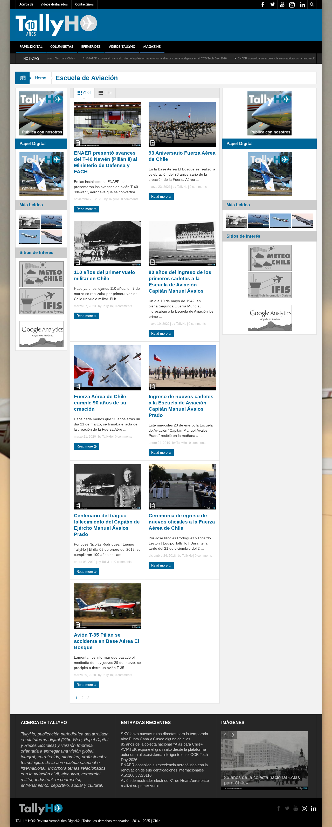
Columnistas (61, 46)
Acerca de (26, 4)
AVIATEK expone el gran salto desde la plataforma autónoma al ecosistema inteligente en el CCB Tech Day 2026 (124, 58)
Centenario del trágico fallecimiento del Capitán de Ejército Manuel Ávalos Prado (107, 525)
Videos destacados (54, 4)
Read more (85, 209)
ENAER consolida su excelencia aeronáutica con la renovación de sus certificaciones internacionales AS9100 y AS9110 (164, 770)
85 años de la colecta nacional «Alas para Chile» (162, 744)
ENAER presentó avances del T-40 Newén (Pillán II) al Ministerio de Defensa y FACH (105, 162)
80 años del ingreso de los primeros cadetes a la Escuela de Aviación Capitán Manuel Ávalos (180, 282)
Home (40, 77)
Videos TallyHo (122, 46)
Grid (86, 93)
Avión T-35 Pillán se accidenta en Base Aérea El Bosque (106, 641)
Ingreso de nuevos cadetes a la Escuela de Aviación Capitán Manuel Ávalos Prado (181, 406)
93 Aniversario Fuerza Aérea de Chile (182, 156)
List (108, 93)
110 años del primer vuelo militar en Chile (104, 275)
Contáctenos (84, 4)
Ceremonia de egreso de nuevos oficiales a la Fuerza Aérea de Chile (182, 522)
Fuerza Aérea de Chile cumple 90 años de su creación (100, 403)
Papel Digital (31, 46)
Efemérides (91, 46)
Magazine (152, 46)
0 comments (129, 199)
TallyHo (113, 199)
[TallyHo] (56, 25)
